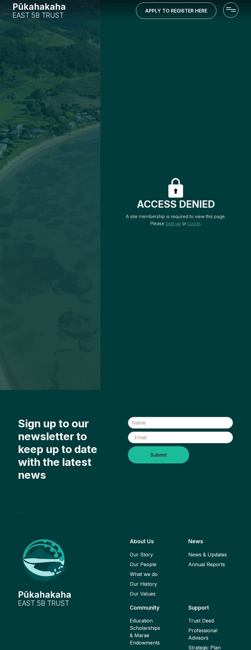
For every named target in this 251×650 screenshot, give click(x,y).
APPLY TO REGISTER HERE (176, 11)
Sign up (173, 223)
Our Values (142, 594)
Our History (143, 584)
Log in (194, 223)
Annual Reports (206, 564)
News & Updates (207, 555)
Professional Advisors (202, 634)
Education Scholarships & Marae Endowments (145, 632)
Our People (143, 564)
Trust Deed (201, 621)
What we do (144, 574)
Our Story (141, 555)
